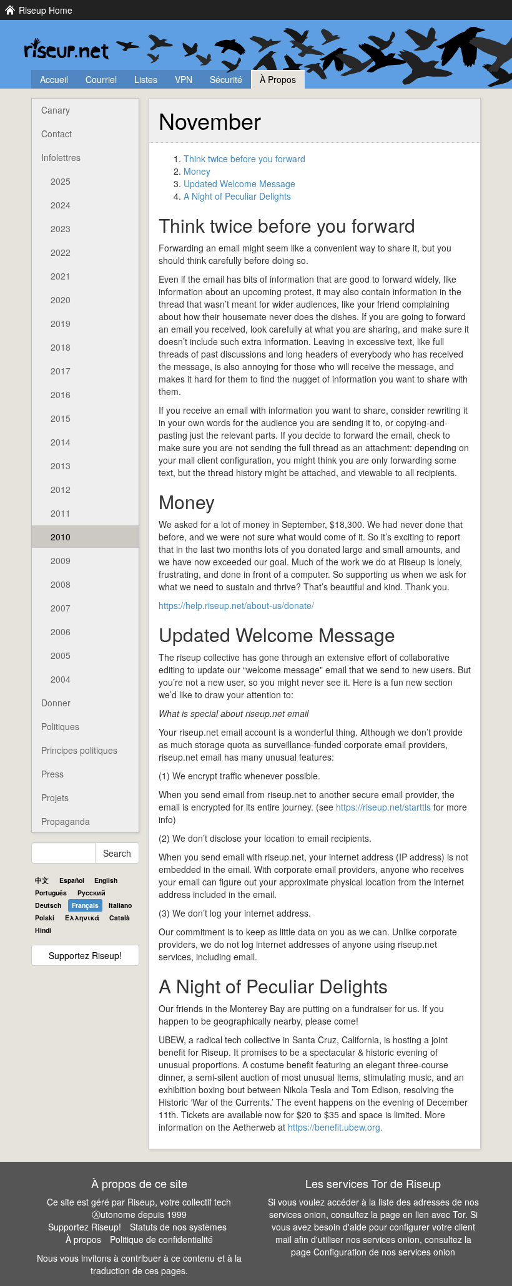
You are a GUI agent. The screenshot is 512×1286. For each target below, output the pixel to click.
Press (52, 773)
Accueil (54, 79)
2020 (61, 299)
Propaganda (65, 821)
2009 (61, 560)
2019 (61, 323)
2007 (61, 608)
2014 (61, 442)
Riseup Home (45, 10)
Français (85, 905)
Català (119, 917)
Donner (56, 702)
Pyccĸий (91, 892)
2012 (61, 489)
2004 (61, 679)
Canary (55, 110)
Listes (145, 79)
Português (51, 892)
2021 (61, 276)
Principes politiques (79, 750)
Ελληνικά (82, 917)
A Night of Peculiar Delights (237, 196)
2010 (61, 536)
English (105, 880)
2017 (61, 370)
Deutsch (48, 905)
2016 (61, 394)
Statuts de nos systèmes (178, 1226)
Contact (56, 133)
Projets (55, 797)
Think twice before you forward (244, 158)
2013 (61, 465)
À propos (83, 1239)
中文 (42, 880)
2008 (61, 584)
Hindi (43, 930)
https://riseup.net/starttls (383, 807)
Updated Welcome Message (239, 183)
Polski (44, 917)
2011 (61, 513)
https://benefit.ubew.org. (335, 1127)
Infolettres (61, 157)
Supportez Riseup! (85, 955)
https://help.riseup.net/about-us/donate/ (236, 605)
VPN (183, 79)
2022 (61, 252)
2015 (61, 418)
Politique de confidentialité (161, 1239)
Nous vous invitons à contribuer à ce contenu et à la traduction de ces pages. (139, 1264)
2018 (61, 347)
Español (71, 880)
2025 (61, 181)
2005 (61, 655)
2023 (61, 228)
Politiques (60, 726)
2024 (61, 204)
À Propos (278, 79)
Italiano (120, 905)
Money (197, 171)
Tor (459, 1214)
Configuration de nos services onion (384, 1251)
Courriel (101, 79)
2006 (61, 631)
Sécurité (226, 79)
